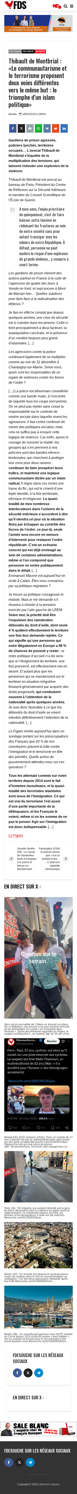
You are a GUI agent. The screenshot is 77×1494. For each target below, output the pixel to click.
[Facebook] (17, 1372)
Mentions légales (50, 1484)
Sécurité (28, 51)
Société (40, 51)
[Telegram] (38, 1372)
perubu (13, 114)
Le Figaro (16, 835)
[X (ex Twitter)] (28, 1372)
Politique (15, 51)
